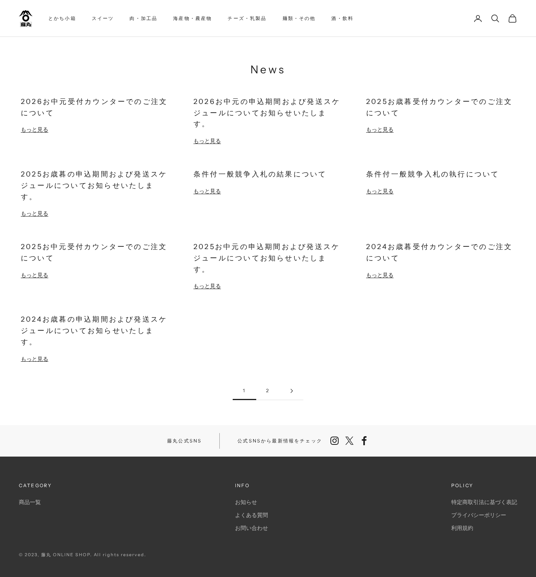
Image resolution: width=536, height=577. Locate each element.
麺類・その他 (299, 18)
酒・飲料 (342, 18)
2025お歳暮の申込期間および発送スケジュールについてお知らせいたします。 (94, 185)
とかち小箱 (62, 18)
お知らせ (246, 502)
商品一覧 (30, 502)
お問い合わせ (251, 527)
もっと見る (34, 129)
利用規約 (462, 527)
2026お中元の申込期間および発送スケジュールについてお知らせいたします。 (266, 112)
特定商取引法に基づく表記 (484, 502)
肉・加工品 (143, 18)
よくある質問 (251, 514)
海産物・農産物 (192, 18)
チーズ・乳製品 (247, 18)
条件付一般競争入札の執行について (433, 174)
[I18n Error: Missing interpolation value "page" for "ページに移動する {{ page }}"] (291, 391)
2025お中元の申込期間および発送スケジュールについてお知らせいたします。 (266, 257)
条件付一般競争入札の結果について (260, 174)
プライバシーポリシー (478, 514)
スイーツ (103, 18)
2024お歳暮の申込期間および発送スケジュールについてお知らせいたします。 (94, 330)
